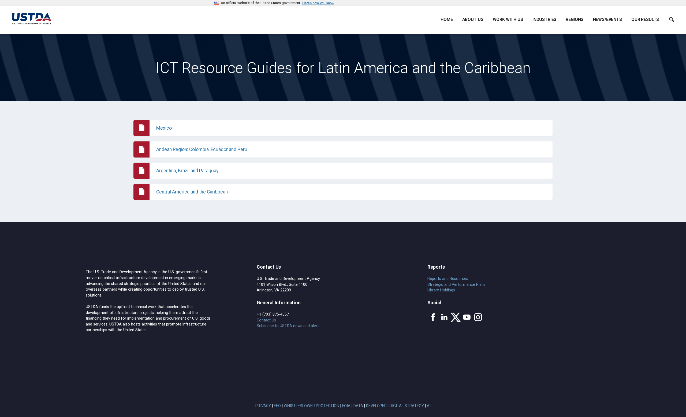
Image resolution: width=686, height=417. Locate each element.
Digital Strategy (407, 406)
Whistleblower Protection (311, 406)
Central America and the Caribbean (192, 192)
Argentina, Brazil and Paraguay (187, 170)
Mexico (164, 128)
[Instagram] (478, 317)
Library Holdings (441, 290)
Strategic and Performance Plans (456, 284)
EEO (277, 406)
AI (429, 406)
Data (358, 406)
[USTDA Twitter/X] (455, 317)
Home (447, 19)
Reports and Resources (447, 278)
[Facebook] (433, 317)
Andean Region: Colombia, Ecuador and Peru (201, 149)
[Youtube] (466, 317)
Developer (376, 406)
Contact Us (266, 320)
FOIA (346, 406)
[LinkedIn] (444, 317)
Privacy (263, 406)
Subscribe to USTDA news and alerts (288, 326)
